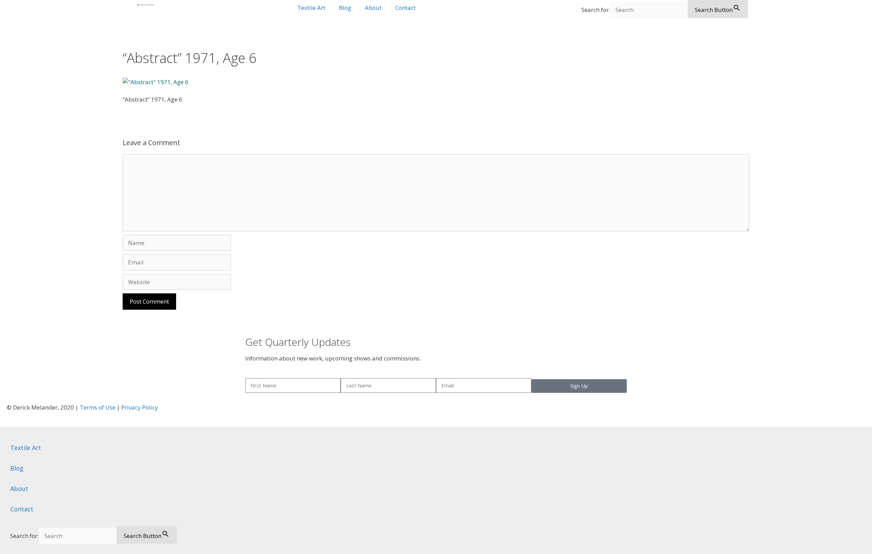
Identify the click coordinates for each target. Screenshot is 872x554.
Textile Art (311, 8)
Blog (345, 8)
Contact (405, 8)
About (373, 8)
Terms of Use (97, 407)
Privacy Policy (139, 407)
